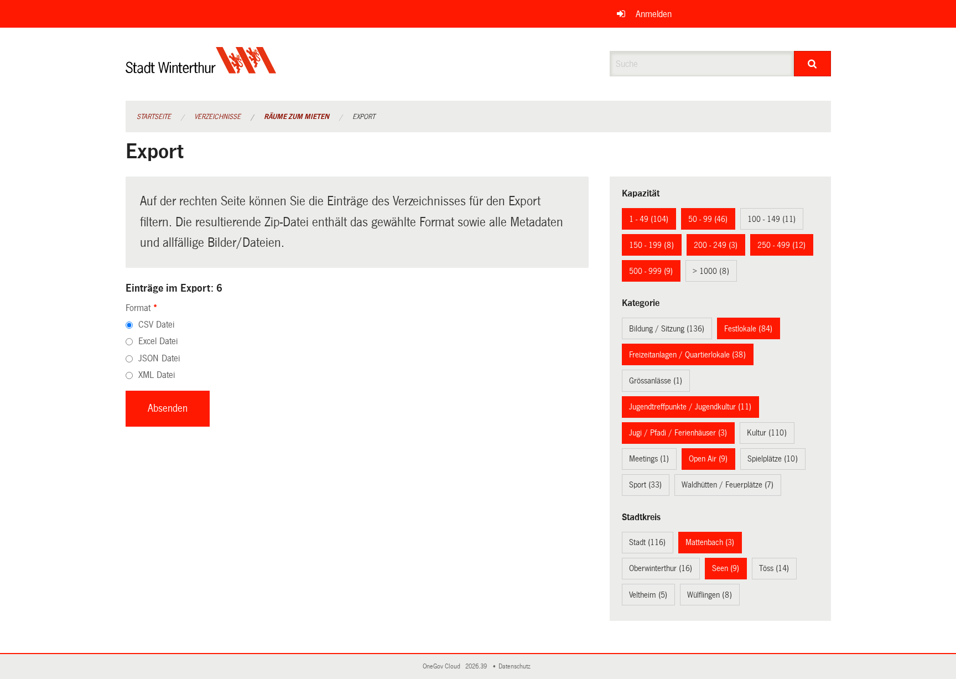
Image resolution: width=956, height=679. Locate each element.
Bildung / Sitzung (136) (666, 328)
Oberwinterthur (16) (660, 568)
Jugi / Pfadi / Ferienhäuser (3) (678, 432)
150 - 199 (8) (651, 245)
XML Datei (156, 375)
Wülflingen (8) (709, 594)
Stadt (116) (647, 542)
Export (363, 117)
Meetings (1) (649, 458)
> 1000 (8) (711, 271)
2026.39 (477, 666)
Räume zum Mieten (296, 117)
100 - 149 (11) (771, 219)
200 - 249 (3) (715, 245)
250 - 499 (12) (781, 245)
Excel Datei (158, 341)
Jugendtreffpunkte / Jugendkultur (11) (690, 406)
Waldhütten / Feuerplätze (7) (727, 484)
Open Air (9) (708, 458)
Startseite (154, 117)
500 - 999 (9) (651, 271)
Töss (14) (774, 568)
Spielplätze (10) (772, 458)
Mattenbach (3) (709, 542)
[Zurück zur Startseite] (201, 69)
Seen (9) (725, 568)
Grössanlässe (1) (655, 380)
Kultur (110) (767, 432)
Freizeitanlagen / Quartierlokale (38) (687, 354)
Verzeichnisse (217, 117)
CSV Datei (156, 324)
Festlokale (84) (748, 328)
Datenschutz (516, 666)
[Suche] (812, 63)
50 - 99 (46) (708, 219)
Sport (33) (645, 484)
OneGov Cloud (443, 666)
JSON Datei (159, 358)
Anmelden (654, 14)
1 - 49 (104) (648, 219)
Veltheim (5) (648, 594)
